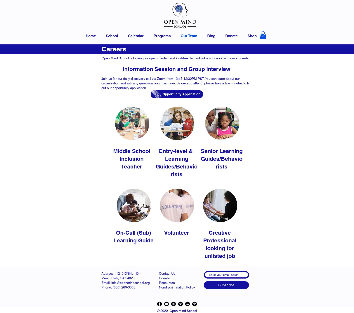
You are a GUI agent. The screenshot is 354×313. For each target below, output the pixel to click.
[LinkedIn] (187, 304)
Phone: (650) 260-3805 (118, 287)
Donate (164, 278)
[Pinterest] (194, 304)
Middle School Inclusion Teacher (131, 159)
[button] (263, 35)
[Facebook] (159, 304)
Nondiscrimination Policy (177, 287)
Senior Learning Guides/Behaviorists (222, 159)
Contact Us (167, 273)
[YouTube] (166, 304)
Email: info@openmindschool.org (125, 283)
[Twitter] (180, 304)
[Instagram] (173, 304)
